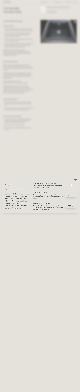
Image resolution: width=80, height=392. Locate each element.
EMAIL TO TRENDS (70, 206)
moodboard (69, 195)
